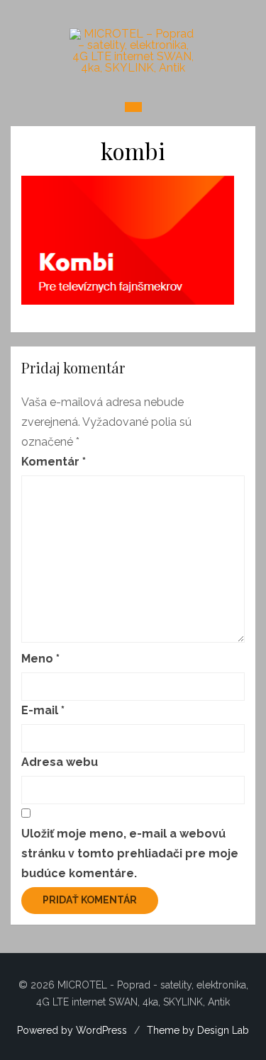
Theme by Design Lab (198, 1030)
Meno (40, 658)
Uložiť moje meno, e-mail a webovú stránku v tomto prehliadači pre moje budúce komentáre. (129, 853)
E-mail (43, 710)
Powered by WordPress (72, 1030)
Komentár (53, 461)
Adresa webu (59, 762)
